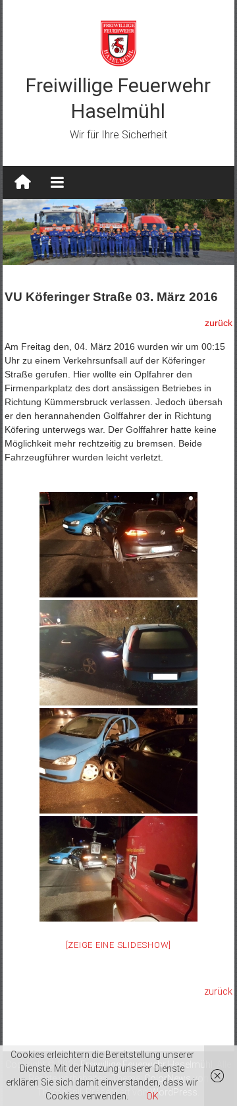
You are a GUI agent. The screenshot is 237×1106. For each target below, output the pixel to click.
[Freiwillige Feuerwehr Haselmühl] (23, 182)
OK (152, 1096)
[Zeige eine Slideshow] (119, 945)
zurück (218, 991)
